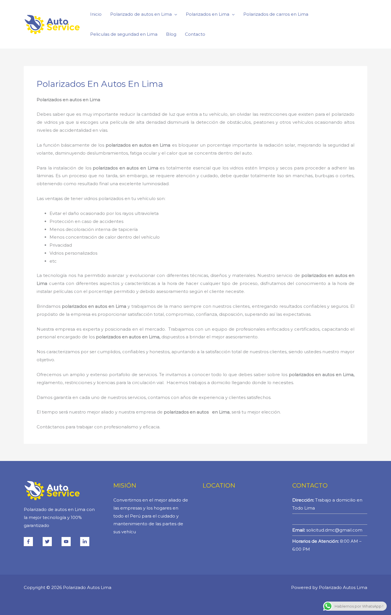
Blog (171, 34)
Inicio (96, 14)
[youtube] (70, 541)
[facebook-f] (33, 541)
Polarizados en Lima (207, 14)
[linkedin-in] (85, 541)
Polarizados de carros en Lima (275, 14)
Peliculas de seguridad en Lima (123, 34)
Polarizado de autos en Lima (141, 14)
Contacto (195, 34)
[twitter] (51, 541)
